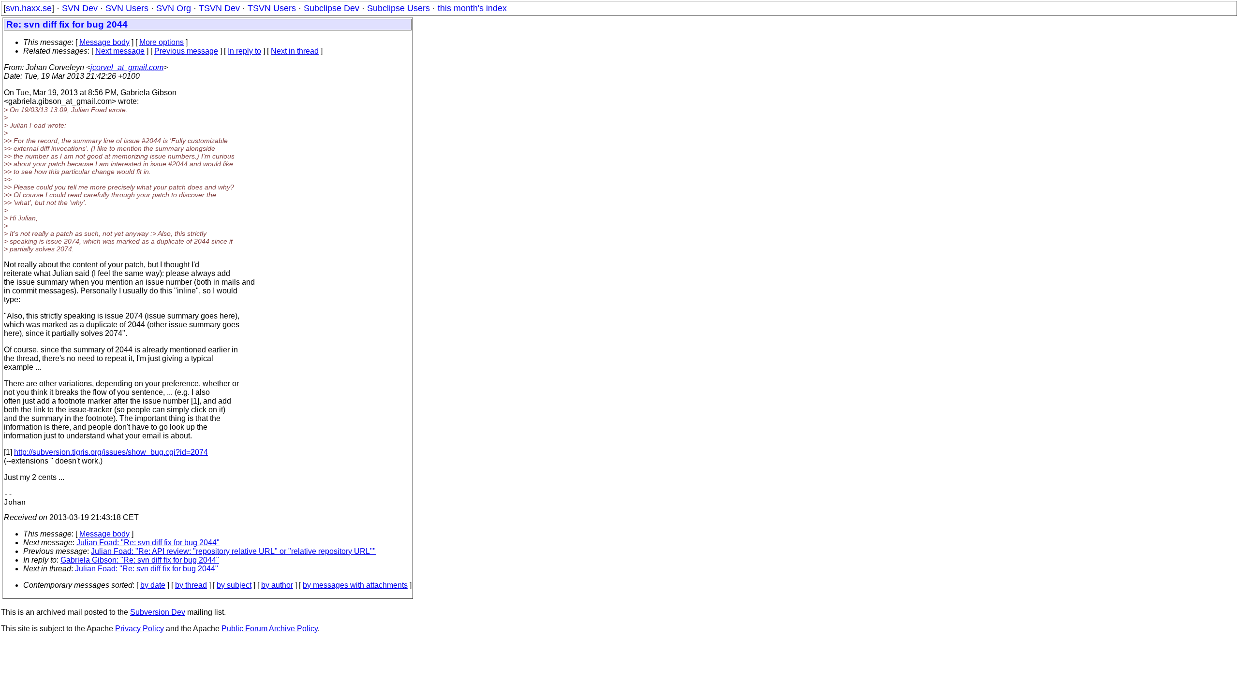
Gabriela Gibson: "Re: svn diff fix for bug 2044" (139, 560)
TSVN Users (272, 8)
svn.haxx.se (29, 8)
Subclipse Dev (331, 8)
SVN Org (173, 8)
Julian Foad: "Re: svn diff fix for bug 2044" (148, 542)
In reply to (244, 51)
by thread (191, 585)
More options (161, 42)
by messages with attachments (355, 585)
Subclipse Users (398, 8)
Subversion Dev (157, 612)
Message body (104, 42)
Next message (120, 51)
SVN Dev (80, 8)
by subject (234, 585)
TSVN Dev (219, 8)
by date (152, 585)
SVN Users (126, 8)
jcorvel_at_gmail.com (126, 67)
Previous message (186, 51)
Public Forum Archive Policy (269, 628)
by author (277, 585)
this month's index (472, 8)
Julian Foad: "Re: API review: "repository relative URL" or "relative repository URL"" (233, 551)
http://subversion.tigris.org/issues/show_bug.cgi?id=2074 (111, 452)
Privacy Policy (139, 628)
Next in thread (295, 51)
